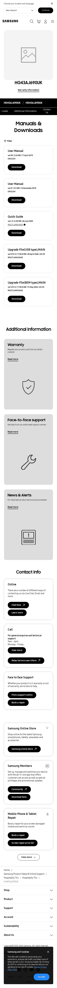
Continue (45, 10)
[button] (28, 890)
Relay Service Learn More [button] (24, 660)
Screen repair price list (23, 843)
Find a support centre (22, 695)
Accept (41, 977)
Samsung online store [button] (22, 749)
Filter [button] (9, 141)
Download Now (19, 797)
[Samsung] (9, 21)
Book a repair (18, 702)
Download (17, 167)
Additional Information (25, 111)
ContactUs (47, 111)
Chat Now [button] (16, 605)
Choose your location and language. (19, 4)
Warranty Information (28, 90)
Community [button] (17, 789)
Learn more (17, 612)
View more (17, 650)
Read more (13, 359)
